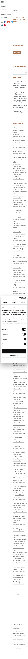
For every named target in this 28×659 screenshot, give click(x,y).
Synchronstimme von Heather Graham (13, 465)
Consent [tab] (5, 302)
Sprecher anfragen (14, 52)
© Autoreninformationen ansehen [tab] (12, 45)
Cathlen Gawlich (20, 283)
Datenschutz (18, 624)
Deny (14, 360)
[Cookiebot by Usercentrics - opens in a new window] (19, 298)
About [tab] (23, 302)
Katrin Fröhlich (17, 166)
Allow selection (14, 355)
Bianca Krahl (19, 189)
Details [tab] (14, 302)
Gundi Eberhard (17, 202)
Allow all (14, 351)
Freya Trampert (19, 143)
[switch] (24, 334)
